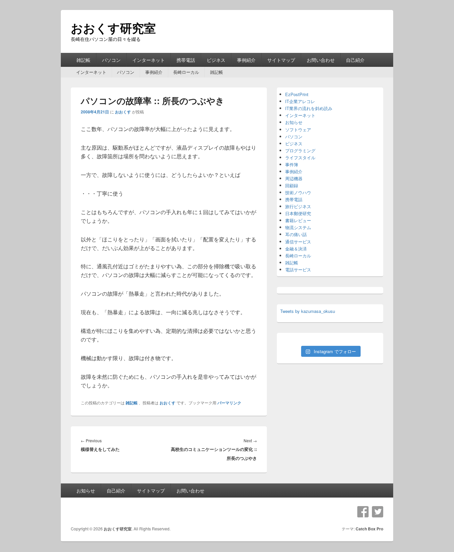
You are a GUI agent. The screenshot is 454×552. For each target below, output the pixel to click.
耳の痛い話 (296, 234)
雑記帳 (83, 60)
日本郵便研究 (298, 213)
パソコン (111, 60)
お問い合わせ (321, 60)
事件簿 (291, 164)
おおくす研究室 (113, 27)
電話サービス (298, 269)
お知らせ (293, 122)
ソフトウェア (298, 129)
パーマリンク (229, 403)
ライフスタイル (300, 157)
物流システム (298, 227)
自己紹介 (355, 60)
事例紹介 (246, 60)
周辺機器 (293, 178)
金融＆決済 (296, 248)
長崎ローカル (186, 72)
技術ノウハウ (298, 192)
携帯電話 (185, 60)
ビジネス (216, 60)
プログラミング (300, 150)
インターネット (148, 60)
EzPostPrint (296, 94)
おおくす (123, 112)
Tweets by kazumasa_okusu (307, 311)
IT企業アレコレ (300, 101)
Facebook (363, 511)
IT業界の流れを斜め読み (308, 108)
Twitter (377, 511)
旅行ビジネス (298, 206)
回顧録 (291, 185)
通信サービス (298, 241)
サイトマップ (281, 60)
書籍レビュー (298, 220)
